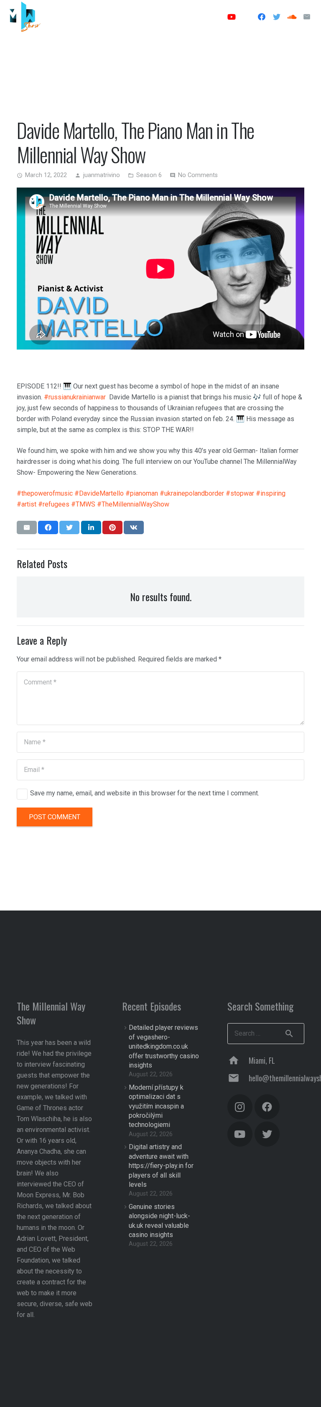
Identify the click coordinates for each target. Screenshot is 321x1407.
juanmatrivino (101, 175)
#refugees (53, 504)
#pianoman (141, 493)
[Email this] (27, 527)
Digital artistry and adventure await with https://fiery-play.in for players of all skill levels (161, 1165)
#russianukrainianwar (75, 397)
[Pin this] (112, 527)
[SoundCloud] (291, 16)
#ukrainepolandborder (192, 493)
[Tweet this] (69, 527)
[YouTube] (231, 16)
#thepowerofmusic (45, 493)
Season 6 (149, 175)
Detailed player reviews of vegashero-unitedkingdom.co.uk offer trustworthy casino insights (164, 1046)
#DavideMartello (99, 493)
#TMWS (83, 504)
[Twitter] (276, 16)
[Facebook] (261, 16)
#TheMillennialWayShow (133, 504)
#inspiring (270, 493)
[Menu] (205, 16)
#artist (26, 504)
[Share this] (48, 527)
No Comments (198, 175)
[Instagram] (246, 16)
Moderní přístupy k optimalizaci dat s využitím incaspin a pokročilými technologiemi (156, 1106)
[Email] (306, 16)
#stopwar (240, 493)
